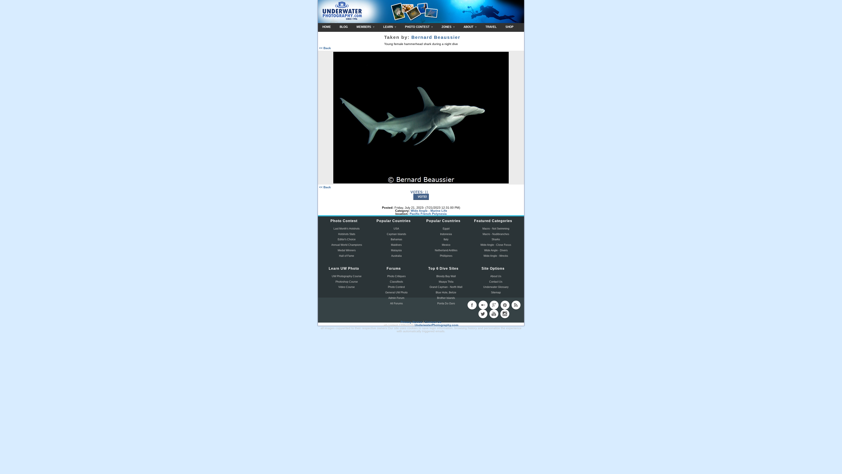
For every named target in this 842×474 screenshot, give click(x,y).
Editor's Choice (347, 239)
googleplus (494, 305)
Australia (396, 255)
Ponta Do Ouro (446, 303)
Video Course (346, 287)
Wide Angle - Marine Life (429, 210)
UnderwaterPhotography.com (436, 325)
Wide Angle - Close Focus (495, 244)
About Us (495, 276)
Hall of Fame (346, 255)
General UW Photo (396, 292)
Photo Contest (396, 287)
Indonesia (446, 234)
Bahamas (396, 239)
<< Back (325, 48)
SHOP (509, 27)
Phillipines (446, 255)
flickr (483, 305)
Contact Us (495, 281)
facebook (472, 305)
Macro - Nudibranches (496, 234)
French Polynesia (434, 213)
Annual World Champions (346, 244)
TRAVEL (491, 27)
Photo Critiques (396, 276)
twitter (482, 313)
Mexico (446, 244)
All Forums (396, 303)
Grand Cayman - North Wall (446, 287)
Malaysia (396, 250)
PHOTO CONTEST (417, 27)
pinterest (505, 305)
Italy (446, 239)
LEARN (388, 27)
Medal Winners (347, 250)
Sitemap (496, 292)
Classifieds (396, 281)
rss (516, 305)
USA (396, 228)
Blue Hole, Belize (446, 292)
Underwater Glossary (495, 287)
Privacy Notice (411, 322)
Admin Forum (396, 298)
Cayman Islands (396, 234)
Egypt (446, 228)
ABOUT (469, 27)
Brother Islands (446, 298)
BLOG (344, 27)
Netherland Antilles (446, 250)
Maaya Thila (446, 281)
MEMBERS (364, 27)
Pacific (415, 213)
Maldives (396, 244)
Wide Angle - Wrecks (495, 255)
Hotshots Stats (346, 234)
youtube (493, 313)
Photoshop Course (346, 281)
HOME (326, 27)
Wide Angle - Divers (496, 250)
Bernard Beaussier (435, 37)
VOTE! (422, 196)
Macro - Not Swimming (495, 228)
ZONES (447, 27)
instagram (504, 313)
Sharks (496, 239)
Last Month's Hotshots (347, 228)
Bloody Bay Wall (446, 276)
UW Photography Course (347, 276)
